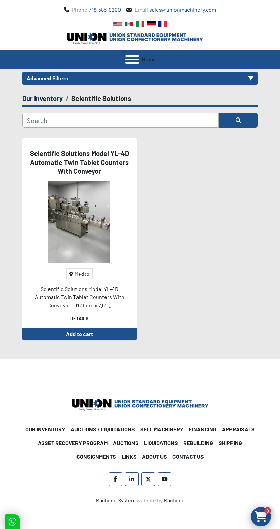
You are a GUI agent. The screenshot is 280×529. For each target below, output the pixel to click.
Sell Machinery (161, 429)
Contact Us (188, 456)
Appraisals (238, 429)
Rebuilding (198, 443)
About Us (154, 456)
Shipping (230, 443)
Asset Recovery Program (73, 443)
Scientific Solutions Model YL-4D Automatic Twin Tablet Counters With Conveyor (79, 162)
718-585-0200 (105, 9)
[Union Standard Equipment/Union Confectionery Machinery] (140, 404)
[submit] (238, 120)
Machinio (174, 500)
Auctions (126, 443)
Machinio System (116, 500)
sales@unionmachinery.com (182, 9)
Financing (202, 429)
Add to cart (79, 334)
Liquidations (161, 443)
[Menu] (132, 59)
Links (129, 456)
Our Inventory (45, 429)
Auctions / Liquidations (103, 429)
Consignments (96, 456)
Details (79, 318)
